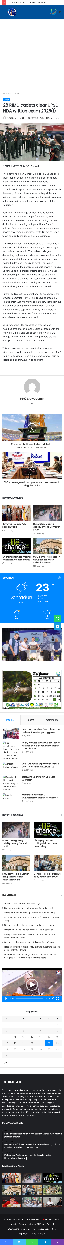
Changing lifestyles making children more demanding (16, 558)
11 (15, 1037)
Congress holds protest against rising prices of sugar (29, 942)
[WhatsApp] (57, 618)
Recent (30, 719)
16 (57, 1037)
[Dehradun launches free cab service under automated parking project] (11, 733)
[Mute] (52, 998)
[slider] (29, 998)
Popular (10, 719)
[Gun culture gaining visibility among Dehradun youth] (47, 513)
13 (32, 1037)
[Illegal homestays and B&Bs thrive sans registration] (52, 1190)
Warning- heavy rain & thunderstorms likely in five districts (40, 796)
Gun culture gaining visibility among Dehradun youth (46, 527)
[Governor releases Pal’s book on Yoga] (16, 513)
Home (8, 93)
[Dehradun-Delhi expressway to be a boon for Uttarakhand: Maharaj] (11, 767)
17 (7, 1043)
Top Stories (24, 1233)
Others (17, 93)
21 (40, 1043)
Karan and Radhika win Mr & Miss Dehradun (38, 778)
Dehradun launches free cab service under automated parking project (41, 731)
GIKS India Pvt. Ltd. (45, 1224)
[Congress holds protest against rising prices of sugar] (32, 1202)
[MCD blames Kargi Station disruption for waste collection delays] (47, 546)
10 (7, 1037)
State (53, 1229)
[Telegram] (57, 626)
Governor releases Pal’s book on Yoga (14, 525)
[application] (32, 985)
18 (15, 1043)
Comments (52, 719)
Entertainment (38, 1233)
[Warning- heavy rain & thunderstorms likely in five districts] (11, 799)
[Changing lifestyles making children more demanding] (16, 546)
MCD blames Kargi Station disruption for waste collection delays (46, 559)
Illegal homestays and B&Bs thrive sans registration (28, 930)
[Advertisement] (32, 52)
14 (40, 1037)
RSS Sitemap (9, 894)
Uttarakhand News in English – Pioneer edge (28, 1229)
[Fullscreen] (57, 998)
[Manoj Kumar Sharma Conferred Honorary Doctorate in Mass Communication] (11, 1202)
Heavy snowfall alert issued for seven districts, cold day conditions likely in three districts (41, 745)
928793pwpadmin (14, 118)
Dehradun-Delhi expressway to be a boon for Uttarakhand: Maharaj (40, 765)
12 (23, 1037)
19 (23, 1043)
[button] (32, 985)
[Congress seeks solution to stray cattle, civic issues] (48, 863)
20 (32, 1043)
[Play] (6, 998)
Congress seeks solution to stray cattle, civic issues (48, 875)
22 (49, 1043)
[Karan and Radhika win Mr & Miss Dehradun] (11, 783)
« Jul (4, 1063)
